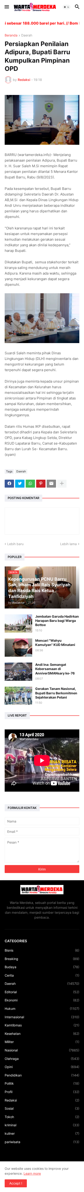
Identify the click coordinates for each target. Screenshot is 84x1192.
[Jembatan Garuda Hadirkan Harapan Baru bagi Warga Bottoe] (18, 623)
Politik (42, 1083)
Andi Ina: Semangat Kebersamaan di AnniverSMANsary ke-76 (55, 669)
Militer (42, 1042)
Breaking (42, 959)
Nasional (42, 1050)
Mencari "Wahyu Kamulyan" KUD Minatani (55, 642)
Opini (42, 1067)
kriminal (42, 1125)
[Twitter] (19, 484)
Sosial (42, 1108)
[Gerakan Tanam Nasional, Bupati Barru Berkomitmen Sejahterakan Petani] (18, 696)
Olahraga (42, 1059)
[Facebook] (9, 484)
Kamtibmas (42, 1025)
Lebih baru (15, 544)
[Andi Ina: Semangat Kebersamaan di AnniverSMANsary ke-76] (18, 672)
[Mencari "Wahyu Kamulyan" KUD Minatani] (18, 647)
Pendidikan (42, 1075)
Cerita (42, 975)
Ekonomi (42, 1000)
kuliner (42, 1133)
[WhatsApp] (30, 484)
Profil (42, 1092)
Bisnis (42, 950)
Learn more (32, 1173)
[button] (6, 7)
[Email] (51, 484)
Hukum (42, 1009)
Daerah (26, 35)
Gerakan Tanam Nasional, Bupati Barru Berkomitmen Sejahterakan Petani (56, 693)
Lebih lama (68, 544)
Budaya (42, 967)
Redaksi (42, 1100)
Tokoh (42, 1117)
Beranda (11, 35)
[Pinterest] (41, 484)
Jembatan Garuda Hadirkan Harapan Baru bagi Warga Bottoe (57, 620)
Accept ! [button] (15, 1183)
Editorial (42, 992)
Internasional (42, 1017)
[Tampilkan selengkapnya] (61, 484)
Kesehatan (42, 1034)
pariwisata (42, 1142)
